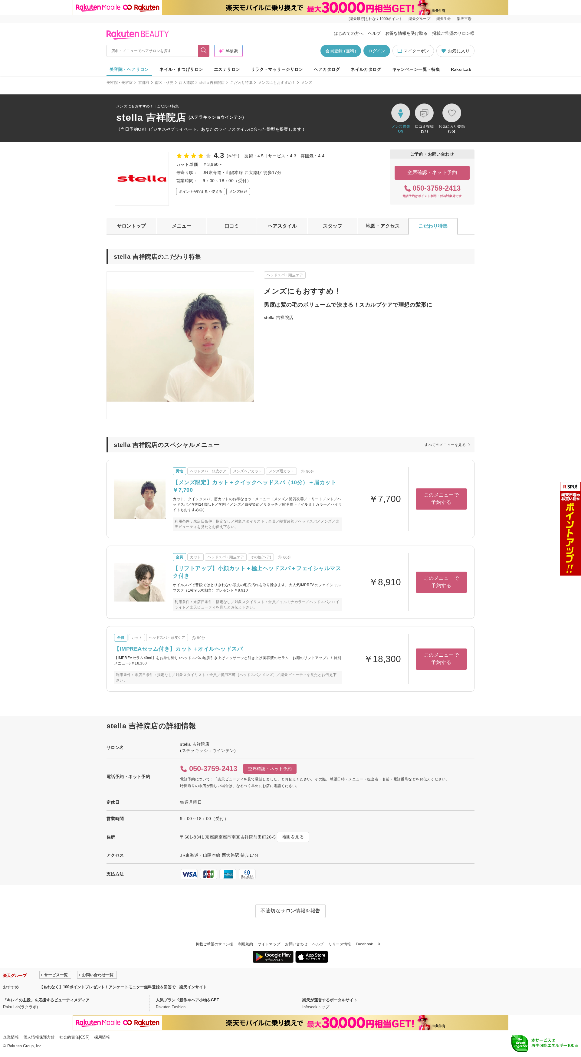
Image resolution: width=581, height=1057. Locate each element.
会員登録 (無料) (340, 50)
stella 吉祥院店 (212, 82)
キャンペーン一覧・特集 (416, 69)
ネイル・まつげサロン (181, 69)
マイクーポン (416, 50)
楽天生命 (443, 19)
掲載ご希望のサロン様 (453, 33)
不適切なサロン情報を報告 (290, 910)
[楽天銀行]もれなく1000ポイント (375, 19)
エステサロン (227, 69)
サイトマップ (269, 944)
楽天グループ (419, 19)
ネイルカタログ (366, 69)
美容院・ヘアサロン (129, 69)
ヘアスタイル (282, 225)
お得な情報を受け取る (406, 33)
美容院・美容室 (120, 82)
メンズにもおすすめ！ (277, 82)
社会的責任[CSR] (74, 1037)
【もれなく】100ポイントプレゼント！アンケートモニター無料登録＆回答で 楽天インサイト (123, 987)
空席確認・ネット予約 (432, 172)
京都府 (143, 82)
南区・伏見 (164, 82)
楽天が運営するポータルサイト (329, 1000)
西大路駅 (186, 82)
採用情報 (102, 1037)
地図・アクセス (383, 225)
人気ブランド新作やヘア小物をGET (187, 1000)
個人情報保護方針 (39, 1037)
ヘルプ (374, 33)
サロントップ (131, 225)
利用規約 (245, 944)
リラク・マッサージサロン (277, 69)
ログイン (376, 50)
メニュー (181, 225)
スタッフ (332, 225)
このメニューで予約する (441, 498)
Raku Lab (461, 69)
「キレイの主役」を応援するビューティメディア (46, 1000)
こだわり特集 (241, 82)
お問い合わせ (296, 944)
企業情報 (11, 1037)
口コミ (232, 225)
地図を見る (293, 836)
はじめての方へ (348, 33)
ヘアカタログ (327, 69)
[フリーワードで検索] (204, 51)
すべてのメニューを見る (445, 445)
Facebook (364, 944)
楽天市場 (464, 19)
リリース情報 (340, 944)
